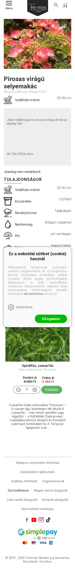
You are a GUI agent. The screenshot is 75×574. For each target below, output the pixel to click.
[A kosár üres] (65, 5)
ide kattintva (33, 294)
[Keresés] (56, 5)
